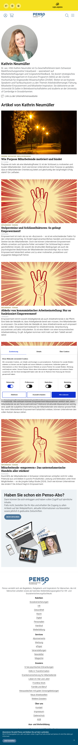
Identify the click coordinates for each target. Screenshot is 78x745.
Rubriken (39, 598)
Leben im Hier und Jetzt (39, 679)
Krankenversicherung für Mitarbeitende (39, 675)
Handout (39, 625)
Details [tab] (39, 351)
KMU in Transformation (39, 671)
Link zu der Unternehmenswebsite (20, 96)
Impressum (39, 711)
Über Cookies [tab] (64, 351)
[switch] (29, 386)
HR (39, 606)
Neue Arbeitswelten (39, 694)
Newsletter (39, 654)
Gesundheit (39, 610)
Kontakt (39, 707)
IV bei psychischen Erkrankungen (39, 667)
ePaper (39, 646)
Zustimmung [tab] (13, 351)
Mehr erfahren (12, 517)
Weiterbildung (39, 629)
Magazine (39, 658)
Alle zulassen (63, 395)
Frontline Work (39, 683)
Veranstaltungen (39, 650)
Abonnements (39, 638)
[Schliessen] (74, 740)
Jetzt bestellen (9, 741)
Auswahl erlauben (39, 395)
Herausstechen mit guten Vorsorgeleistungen (39, 691)
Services (39, 634)
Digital (39, 617)
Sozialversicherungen (39, 602)
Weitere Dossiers (39, 698)
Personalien (39, 621)
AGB (39, 719)
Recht (39, 614)
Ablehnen (14, 395)
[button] (7, 6)
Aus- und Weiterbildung (39, 724)
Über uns (39, 703)
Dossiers (39, 663)
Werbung (39, 642)
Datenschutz (39, 715)
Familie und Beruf (39, 687)
